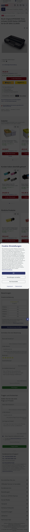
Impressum (10, 286)
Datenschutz (18, 286)
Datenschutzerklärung (7, 269)
